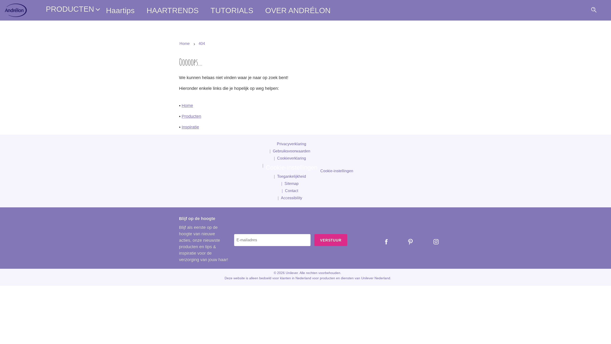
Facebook (382, 241)
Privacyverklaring (291, 144)
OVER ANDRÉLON (298, 10)
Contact (291, 191)
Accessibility (291, 198)
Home (187, 105)
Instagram (432, 241)
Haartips (120, 10)
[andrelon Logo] (16, 10)
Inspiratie (190, 127)
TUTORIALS (232, 10)
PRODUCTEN (70, 9)
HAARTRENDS (173, 10)
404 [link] (202, 44)
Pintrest (407, 242)
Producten (191, 116)
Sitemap (291, 184)
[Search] (593, 10)
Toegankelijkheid (291, 176)
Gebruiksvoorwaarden (291, 151)
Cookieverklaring (291, 158)
